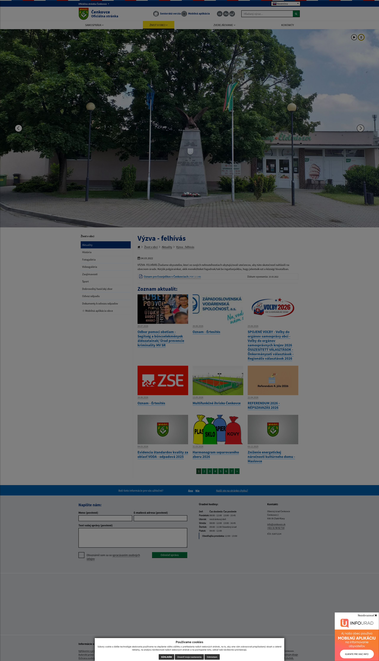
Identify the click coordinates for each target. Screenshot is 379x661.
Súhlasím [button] (166, 657)
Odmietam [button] (212, 657)
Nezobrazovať (366, 615)
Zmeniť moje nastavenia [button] (189, 657)
